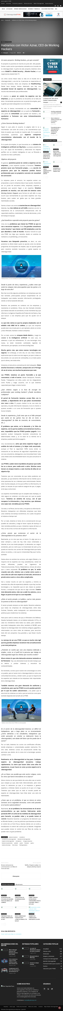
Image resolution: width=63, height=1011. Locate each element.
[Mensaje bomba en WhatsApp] (25, 957)
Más (56, 8)
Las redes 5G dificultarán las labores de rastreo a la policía (35, 950)
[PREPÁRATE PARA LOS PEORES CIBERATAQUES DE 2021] (7, 910)
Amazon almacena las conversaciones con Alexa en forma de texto (9, 866)
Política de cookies (32, 1006)
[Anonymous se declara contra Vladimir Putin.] (57, 164)
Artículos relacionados (8, 884)
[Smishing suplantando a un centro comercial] (46, 113)
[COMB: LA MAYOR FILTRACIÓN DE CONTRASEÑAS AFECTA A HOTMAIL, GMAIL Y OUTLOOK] (35, 892)
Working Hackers (23, 845)
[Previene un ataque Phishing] (25, 964)
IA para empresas (49, 3)
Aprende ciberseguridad (20, 8)
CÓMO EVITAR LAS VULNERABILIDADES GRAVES (20, 899)
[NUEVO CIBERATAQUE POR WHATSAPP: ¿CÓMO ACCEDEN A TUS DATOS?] (21, 910)
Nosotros (6, 1006)
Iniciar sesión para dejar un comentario (11, 934)
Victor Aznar (15, 845)
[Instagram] (55, 6)
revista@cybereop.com (30, 1000)
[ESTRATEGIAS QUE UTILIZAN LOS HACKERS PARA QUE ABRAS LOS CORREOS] (7, 892)
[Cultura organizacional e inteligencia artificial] (47, 164)
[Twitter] (60, 6)
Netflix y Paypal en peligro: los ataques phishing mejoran (33, 866)
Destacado (7, 20)
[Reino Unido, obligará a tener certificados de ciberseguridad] (57, 147)
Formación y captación (17, 3)
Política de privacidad (21, 1006)
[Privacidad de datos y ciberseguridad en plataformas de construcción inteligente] (46, 134)
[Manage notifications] (59, 1007)
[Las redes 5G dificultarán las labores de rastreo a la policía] (25, 950)
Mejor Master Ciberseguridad (51, 1006)
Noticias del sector (28, 3)
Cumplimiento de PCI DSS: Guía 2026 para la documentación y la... (14, 970)
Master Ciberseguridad (39, 3)
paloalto (16, 843)
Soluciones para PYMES (47, 8)
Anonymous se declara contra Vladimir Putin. (56, 170)
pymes (32, 843)
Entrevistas (8, 3)
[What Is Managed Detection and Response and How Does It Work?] (4, 951)
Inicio (3, 8)
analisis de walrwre (13, 837)
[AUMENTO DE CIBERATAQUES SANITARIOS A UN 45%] (35, 910)
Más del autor (19, 884)
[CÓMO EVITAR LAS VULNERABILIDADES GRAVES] (21, 892)
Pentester (26, 843)
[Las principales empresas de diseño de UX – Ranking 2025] (47, 148)
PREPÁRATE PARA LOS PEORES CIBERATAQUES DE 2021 (7, 917)
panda (21, 843)
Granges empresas (27, 841)
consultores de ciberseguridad (9, 839)
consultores (22, 837)
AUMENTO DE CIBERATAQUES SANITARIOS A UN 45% (34, 917)
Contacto (40, 1006)
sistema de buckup (6, 845)
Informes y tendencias (34, 8)
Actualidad (9, 8)
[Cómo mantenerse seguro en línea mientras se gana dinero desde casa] (4, 960)
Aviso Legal (12, 1006)
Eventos (3, 3)
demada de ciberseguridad (24, 839)
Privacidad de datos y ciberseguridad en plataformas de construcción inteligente (56, 130)
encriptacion (18, 841)
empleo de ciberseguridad (8, 841)
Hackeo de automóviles (7, 843)
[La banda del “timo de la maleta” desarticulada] (52, 89)
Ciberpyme (5, 52)
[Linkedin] (58, 6)
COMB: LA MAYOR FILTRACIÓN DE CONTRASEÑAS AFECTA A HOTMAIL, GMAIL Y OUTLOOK (35, 901)
